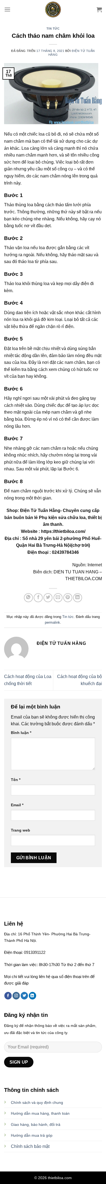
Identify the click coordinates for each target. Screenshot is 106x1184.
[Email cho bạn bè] (58, 597)
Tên (15, 779)
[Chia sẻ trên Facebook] (38, 597)
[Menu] (7, 9)
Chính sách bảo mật (30, 1146)
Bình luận (21, 732)
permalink (52, 622)
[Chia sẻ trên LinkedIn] (77, 597)
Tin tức (53, 28)
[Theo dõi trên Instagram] (16, 995)
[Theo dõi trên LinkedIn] (32, 995)
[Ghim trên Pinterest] (67, 597)
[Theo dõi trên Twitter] (24, 995)
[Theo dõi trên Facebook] (8, 995)
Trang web (20, 830)
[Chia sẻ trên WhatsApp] (28, 597)
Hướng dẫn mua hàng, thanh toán (40, 1113)
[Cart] (99, 9)
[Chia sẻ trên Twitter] (47, 597)
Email (17, 805)
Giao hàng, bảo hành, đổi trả (35, 1124)
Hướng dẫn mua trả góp (31, 1135)
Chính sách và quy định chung (37, 1102)
